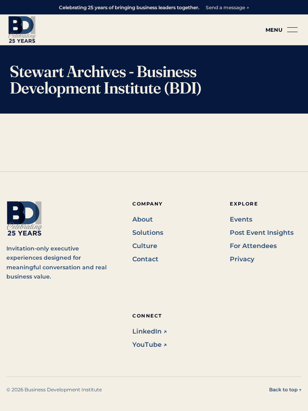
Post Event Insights (262, 232)
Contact (145, 259)
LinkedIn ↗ (149, 331)
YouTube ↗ (149, 344)
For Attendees (253, 246)
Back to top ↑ (285, 390)
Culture (144, 246)
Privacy (242, 259)
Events (241, 219)
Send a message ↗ (227, 7)
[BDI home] (22, 30)
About (142, 219)
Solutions (147, 232)
